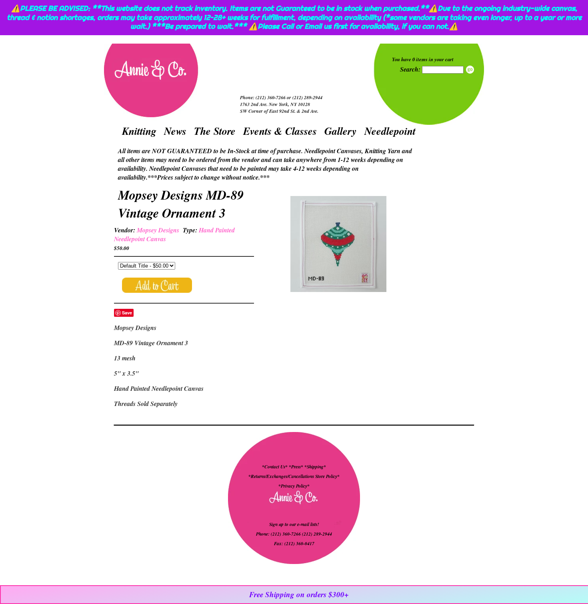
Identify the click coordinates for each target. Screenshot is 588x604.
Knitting (139, 131)
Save (127, 313)
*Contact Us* (275, 467)
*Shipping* (315, 467)
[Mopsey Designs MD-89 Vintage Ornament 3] (338, 245)
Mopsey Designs (158, 230)
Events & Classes (280, 131)
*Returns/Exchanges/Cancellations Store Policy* (294, 476)
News (175, 131)
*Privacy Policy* (294, 486)
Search (470, 70)
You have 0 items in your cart (423, 59)
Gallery (340, 131)
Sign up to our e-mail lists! (294, 524)
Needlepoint (390, 131)
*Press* (296, 467)
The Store (215, 131)
